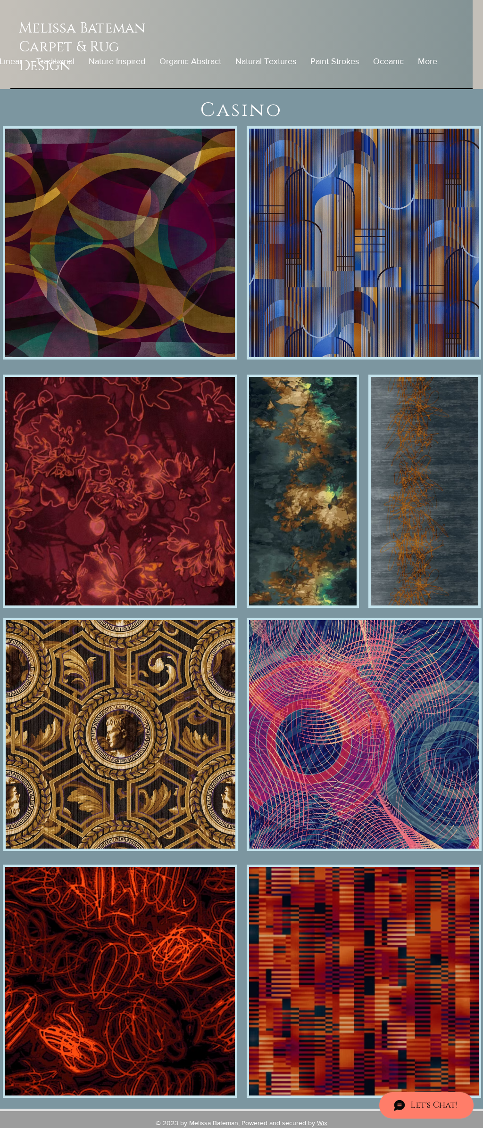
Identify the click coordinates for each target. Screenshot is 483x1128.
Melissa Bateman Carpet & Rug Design (82, 47)
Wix (322, 1123)
